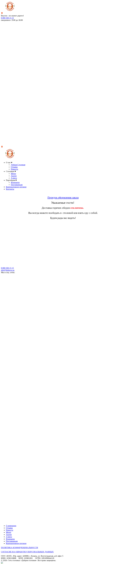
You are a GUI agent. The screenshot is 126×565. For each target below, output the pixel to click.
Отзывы (14, 167)
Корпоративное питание (16, 187)
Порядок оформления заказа (63, 197)
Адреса (14, 178)
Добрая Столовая (18, 165)
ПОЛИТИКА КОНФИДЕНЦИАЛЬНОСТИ (19, 548)
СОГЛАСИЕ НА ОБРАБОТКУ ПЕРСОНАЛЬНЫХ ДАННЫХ (27, 552)
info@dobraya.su (7, 270)
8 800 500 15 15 (7, 18)
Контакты (10, 189)
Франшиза (15, 182)
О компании (11, 526)
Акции (14, 176)
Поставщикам (17, 185)
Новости (14, 169)
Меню (13, 174)
